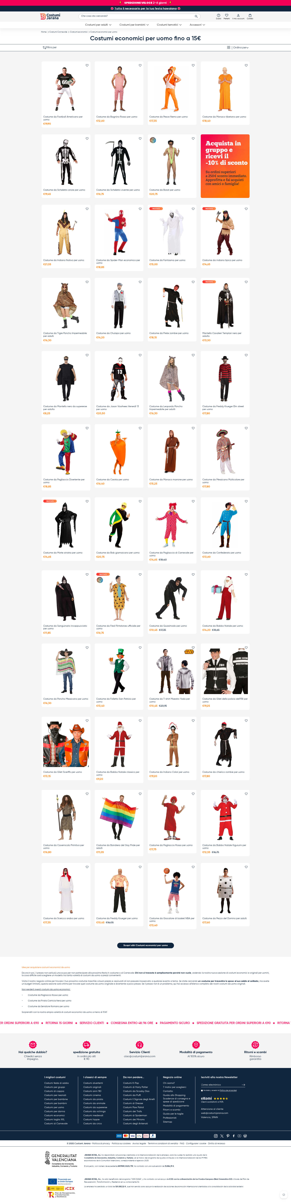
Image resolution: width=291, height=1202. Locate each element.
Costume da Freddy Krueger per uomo (117, 918)
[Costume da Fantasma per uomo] (172, 232)
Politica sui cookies (121, 1143)
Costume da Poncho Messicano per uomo (65, 699)
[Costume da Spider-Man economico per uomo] (119, 232)
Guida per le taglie (173, 1114)
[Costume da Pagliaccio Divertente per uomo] (66, 452)
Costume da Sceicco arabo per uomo (63, 918)
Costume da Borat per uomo (164, 190)
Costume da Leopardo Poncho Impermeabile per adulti (165, 408)
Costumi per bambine (56, 1099)
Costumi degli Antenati (135, 1123)
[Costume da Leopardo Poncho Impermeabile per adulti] (172, 379)
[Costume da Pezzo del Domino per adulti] (225, 890)
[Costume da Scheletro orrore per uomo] (66, 162)
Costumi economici (79, 32)
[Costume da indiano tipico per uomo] (225, 232)
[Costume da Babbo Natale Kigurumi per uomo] (225, 817)
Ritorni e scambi (171, 1110)
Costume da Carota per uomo (112, 479)
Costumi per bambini (132, 25)
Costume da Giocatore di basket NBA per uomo (171, 919)
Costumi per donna (54, 1111)
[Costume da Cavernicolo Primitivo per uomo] (66, 817)
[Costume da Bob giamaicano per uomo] (119, 525)
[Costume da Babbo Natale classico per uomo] (119, 744)
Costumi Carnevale (58, 32)
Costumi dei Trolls (132, 1111)
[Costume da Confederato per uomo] (225, 525)
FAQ (182, 1143)
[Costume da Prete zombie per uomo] (172, 305)
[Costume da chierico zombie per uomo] (225, 744)
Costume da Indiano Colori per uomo (169, 772)
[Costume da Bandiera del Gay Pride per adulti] (119, 817)
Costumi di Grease (133, 1103)
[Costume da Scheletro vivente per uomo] (119, 162)
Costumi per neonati (55, 1095)
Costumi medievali (93, 1115)
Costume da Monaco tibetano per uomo (224, 117)
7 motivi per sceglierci (174, 1087)
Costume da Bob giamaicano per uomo (117, 553)
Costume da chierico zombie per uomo (223, 772)
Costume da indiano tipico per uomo (222, 260)
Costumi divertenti (93, 1083)
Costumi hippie (91, 1119)
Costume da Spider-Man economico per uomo (118, 261)
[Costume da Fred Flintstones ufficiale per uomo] (119, 598)
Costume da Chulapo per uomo (113, 333)
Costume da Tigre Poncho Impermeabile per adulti (65, 334)
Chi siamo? (169, 1083)
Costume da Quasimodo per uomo (168, 626)
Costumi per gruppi (54, 1087)
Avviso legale (139, 1143)
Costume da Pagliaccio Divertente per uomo (64, 481)
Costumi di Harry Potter (135, 1087)
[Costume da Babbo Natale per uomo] (225, 598)
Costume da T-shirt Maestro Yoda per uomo (169, 700)
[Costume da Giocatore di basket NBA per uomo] (172, 890)
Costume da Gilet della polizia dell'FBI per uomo (225, 700)
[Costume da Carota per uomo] (119, 452)
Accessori (195, 25)
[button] (250, 16)
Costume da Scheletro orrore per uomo (64, 190)
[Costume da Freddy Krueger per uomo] (119, 890)
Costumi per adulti (96, 25)
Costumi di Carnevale (56, 1123)
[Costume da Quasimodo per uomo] (172, 598)
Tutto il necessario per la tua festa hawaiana (146, 8)
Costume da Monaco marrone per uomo (171, 479)
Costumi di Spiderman (135, 1115)
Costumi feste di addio (56, 1083)
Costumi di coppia (54, 1091)
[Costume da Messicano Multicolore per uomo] (225, 452)
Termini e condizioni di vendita (163, 1143)
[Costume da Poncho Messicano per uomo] (66, 671)
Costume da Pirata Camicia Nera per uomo (49, 1001)
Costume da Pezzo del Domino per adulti (224, 918)
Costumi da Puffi (132, 1095)
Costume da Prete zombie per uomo (168, 333)
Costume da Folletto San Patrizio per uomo (116, 700)
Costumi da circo (92, 1123)
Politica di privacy (101, 1143)
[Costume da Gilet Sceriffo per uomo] (66, 744)
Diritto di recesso (216, 1143)
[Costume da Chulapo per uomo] (119, 305)
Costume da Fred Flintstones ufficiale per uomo (118, 627)
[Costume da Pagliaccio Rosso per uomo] (172, 817)
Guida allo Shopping (174, 1095)
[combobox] (139, 16)
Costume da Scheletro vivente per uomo (118, 190)
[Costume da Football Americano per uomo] (66, 89)
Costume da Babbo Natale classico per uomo (117, 773)
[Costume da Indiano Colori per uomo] (172, 744)
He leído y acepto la (220, 1090)
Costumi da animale (94, 1103)
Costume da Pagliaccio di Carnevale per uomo (171, 554)
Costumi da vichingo (94, 1111)
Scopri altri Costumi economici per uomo (145, 945)
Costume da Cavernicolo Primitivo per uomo (63, 846)
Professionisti (169, 1118)
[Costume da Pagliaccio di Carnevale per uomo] (172, 525)
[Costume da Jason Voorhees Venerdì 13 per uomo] (119, 379)
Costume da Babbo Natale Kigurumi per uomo (224, 846)
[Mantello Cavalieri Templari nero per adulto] (225, 305)
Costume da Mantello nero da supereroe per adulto (65, 408)
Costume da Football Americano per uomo (63, 118)
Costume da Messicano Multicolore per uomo (223, 481)
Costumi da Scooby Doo (136, 1091)
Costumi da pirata (93, 1099)
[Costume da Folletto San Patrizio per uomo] (119, 671)
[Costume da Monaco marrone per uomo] (172, 452)
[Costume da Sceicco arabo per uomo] (66, 890)
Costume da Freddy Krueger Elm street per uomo (223, 408)
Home (43, 32)
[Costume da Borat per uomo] (172, 162)
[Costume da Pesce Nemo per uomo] (172, 89)
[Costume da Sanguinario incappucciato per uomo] (66, 598)
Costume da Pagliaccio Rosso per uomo (170, 845)
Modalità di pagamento (176, 1106)
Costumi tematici (167, 25)
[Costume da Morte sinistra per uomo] (66, 525)
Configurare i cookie (196, 1143)
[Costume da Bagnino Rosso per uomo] (119, 89)
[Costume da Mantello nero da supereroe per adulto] (66, 379)
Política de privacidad (228, 1090)
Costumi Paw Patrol (133, 1107)
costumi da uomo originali (232, 984)
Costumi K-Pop (131, 1083)
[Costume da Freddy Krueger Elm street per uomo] (225, 379)
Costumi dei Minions (133, 1119)
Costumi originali (92, 1087)
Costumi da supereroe (95, 1107)
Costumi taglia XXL (54, 1119)
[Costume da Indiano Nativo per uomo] (66, 232)
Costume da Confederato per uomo (221, 553)
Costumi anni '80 (92, 1091)
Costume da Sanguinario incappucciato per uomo (65, 627)
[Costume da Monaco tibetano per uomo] (225, 89)
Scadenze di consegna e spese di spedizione (176, 1100)
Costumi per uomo (54, 1107)
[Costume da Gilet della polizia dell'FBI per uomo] (225, 671)
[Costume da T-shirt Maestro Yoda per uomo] (172, 671)
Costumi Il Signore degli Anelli (139, 1099)
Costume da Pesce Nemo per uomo (168, 117)
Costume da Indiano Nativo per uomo (63, 260)
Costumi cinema (92, 1095)
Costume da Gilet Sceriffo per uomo (62, 772)
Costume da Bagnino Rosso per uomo (116, 117)
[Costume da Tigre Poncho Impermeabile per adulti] (66, 305)
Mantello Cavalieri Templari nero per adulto (221, 334)
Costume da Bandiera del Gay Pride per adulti (118, 846)
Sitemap (167, 1122)
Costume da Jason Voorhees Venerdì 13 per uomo (117, 408)
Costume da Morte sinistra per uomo (62, 553)
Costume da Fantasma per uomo (167, 260)
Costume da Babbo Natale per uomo (222, 626)
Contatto (168, 1091)
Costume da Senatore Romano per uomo (48, 1006)
